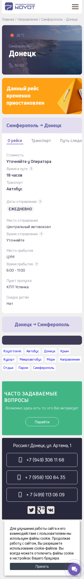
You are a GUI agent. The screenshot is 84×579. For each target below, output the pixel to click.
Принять (42, 566)
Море (51, 359)
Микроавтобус (30, 359)
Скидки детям (17, 297)
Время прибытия (19, 264)
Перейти (42, 421)
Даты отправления (21, 201)
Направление (70, 359)
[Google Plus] (41, 510)
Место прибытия (19, 250)
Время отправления (22, 233)
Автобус (32, 351)
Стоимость (15, 155)
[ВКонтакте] (50, 510)
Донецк (49, 351)
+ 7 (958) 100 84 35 (45, 477)
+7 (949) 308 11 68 (45, 460)
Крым (64, 351)
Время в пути (17, 168)
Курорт (9, 359)
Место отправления (22, 220)
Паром (23, 367)
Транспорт (14, 182)
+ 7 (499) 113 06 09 (45, 494)
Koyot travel (12, 351)
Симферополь (43, 367)
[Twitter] (31, 510)
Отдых (8, 367)
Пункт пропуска (19, 280)
